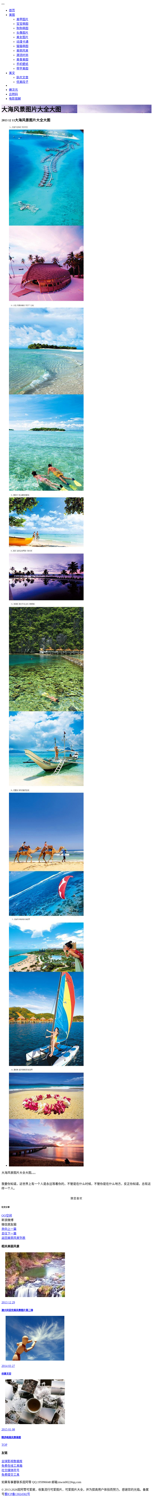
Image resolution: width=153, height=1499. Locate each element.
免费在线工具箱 (11, 1465)
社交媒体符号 (10, 1470)
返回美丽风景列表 (13, 1237)
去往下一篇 (8, 1233)
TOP (4, 1444)
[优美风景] (46, 1165)
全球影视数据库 (11, 1461)
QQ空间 (6, 1215)
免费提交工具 (10, 1474)
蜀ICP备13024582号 (17, 1494)
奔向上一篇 (8, 1229)
